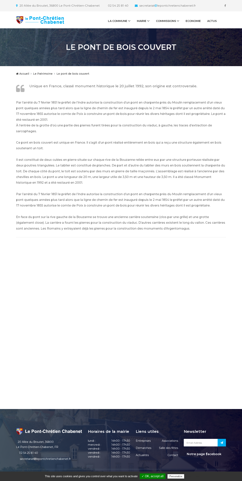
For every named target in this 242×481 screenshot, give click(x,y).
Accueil (24, 73)
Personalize (175, 476)
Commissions (166, 21)
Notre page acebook (203, 454)
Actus (212, 21)
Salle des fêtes (168, 448)
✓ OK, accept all (153, 476)
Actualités (142, 455)
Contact (173, 455)
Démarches (143, 448)
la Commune (117, 21)
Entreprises (143, 440)
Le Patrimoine (43, 73)
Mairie (141, 21)
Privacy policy (193, 476)
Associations (170, 440)
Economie (193, 21)
